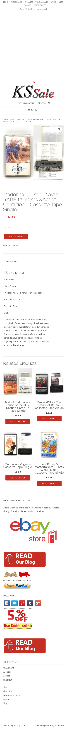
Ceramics (28, 2)
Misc (61, 2)
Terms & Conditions (12, 695)
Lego (5, 2)
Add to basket (16, 236)
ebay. (41, 511)
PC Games (26, 5)
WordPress (59, 725)
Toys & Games (41, 2)
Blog (5, 703)
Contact (6, 699)
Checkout (7, 679)
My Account (8, 667)
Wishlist (6, 671)
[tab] (33, 261)
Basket (6, 675)
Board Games (40, 5)
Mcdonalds (16, 2)
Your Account (10, 662)
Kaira (23, 725)
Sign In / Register (26, 103)
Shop (5, 687)
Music (53, 2)
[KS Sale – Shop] (33, 92)
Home (5, 119)
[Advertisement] (33, 45)
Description (11, 261)
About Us (7, 691)
